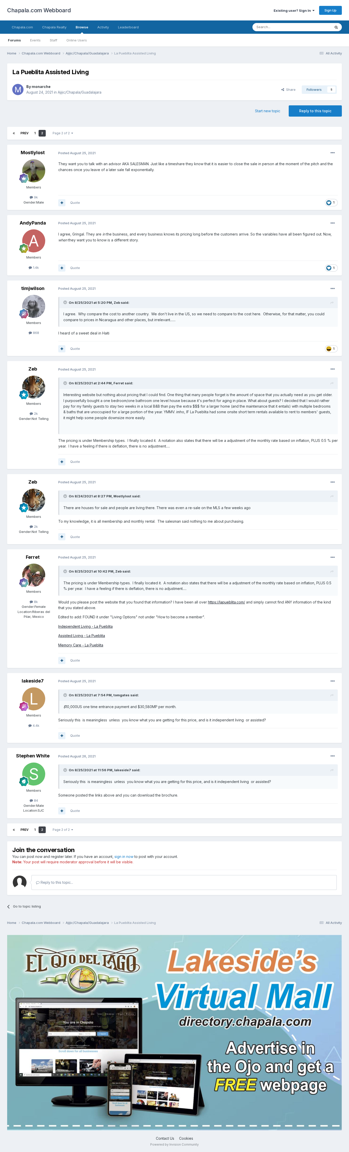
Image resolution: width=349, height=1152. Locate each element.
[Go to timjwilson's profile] (33, 306)
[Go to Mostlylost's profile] (33, 170)
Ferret (118, 383)
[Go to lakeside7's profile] (33, 698)
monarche (41, 86)
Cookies (186, 1138)
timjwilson (32, 288)
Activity (103, 27)
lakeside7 (33, 681)
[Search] (336, 27)
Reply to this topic (315, 111)
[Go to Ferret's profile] (33, 575)
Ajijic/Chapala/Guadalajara (79, 92)
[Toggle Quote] (65, 302)
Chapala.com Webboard (39, 10)
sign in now (123, 856)
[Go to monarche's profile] (18, 89)
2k (35, 413)
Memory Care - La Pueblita (80, 645)
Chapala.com (22, 27)
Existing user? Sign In (293, 10)
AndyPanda (33, 223)
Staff (53, 40)
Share (290, 89)
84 (35, 800)
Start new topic (267, 111)
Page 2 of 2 (62, 133)
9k (35, 197)
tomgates (121, 695)
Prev (24, 133)
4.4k (35, 725)
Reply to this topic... (56, 882)
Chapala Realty (54, 27)
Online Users (76, 40)
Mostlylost (33, 152)
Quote (75, 202)
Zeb (117, 302)
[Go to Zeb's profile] (33, 387)
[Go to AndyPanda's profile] (33, 240)
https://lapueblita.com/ (226, 602)
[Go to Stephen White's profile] (33, 774)
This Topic (316, 27)
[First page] (13, 133)
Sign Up (330, 10)
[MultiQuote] (61, 202)
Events (35, 40)
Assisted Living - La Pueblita (81, 635)
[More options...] (333, 153)
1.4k (35, 267)
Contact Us (165, 1138)
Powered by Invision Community (174, 1144)
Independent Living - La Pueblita (85, 626)
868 (35, 333)
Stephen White (33, 755)
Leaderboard (128, 27)
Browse (82, 27)
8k (35, 602)
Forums (14, 40)
